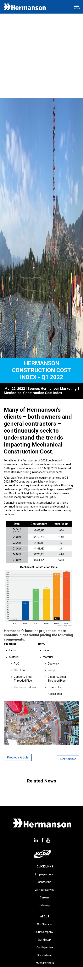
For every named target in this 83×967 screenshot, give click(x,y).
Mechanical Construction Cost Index (33, 393)
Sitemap (45, 905)
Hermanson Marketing (59, 388)
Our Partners (45, 955)
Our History (45, 939)
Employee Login (44, 874)
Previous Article (18, 757)
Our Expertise (44, 947)
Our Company (44, 932)
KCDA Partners (45, 962)
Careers (45, 897)
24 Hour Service (44, 889)
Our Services (45, 924)
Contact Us (44, 882)
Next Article (68, 759)
